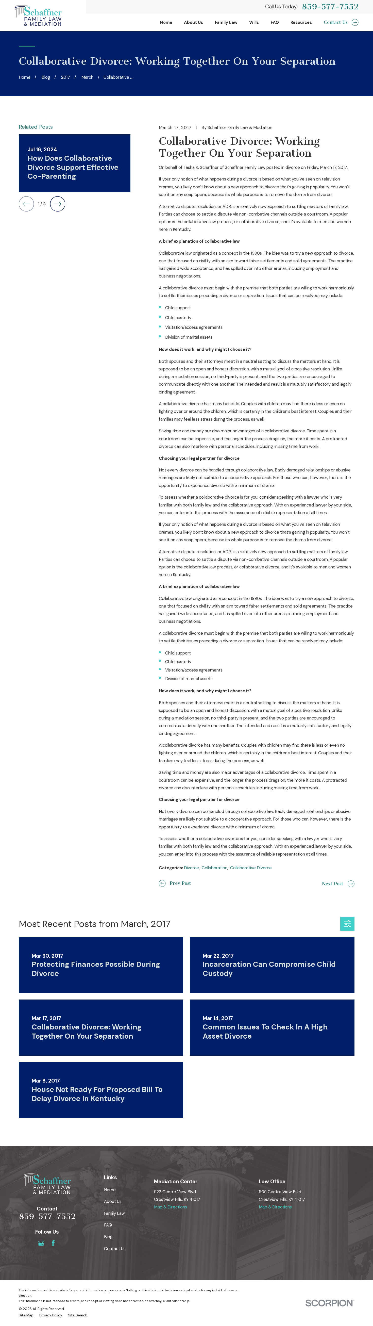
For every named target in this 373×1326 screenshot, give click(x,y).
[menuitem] (26, 1315)
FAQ (108, 1225)
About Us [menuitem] (193, 22)
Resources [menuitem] (301, 22)
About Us (113, 1201)
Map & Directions (170, 1207)
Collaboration (214, 868)
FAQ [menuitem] (275, 22)
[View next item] (57, 203)
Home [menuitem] (166, 22)
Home (110, 1189)
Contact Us (115, 1248)
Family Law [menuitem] (226, 22)
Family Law (114, 1213)
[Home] (38, 15)
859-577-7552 (330, 7)
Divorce (191, 868)
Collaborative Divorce (251, 868)
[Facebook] (53, 1243)
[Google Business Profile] (41, 1243)
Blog (108, 1236)
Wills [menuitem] (254, 22)
